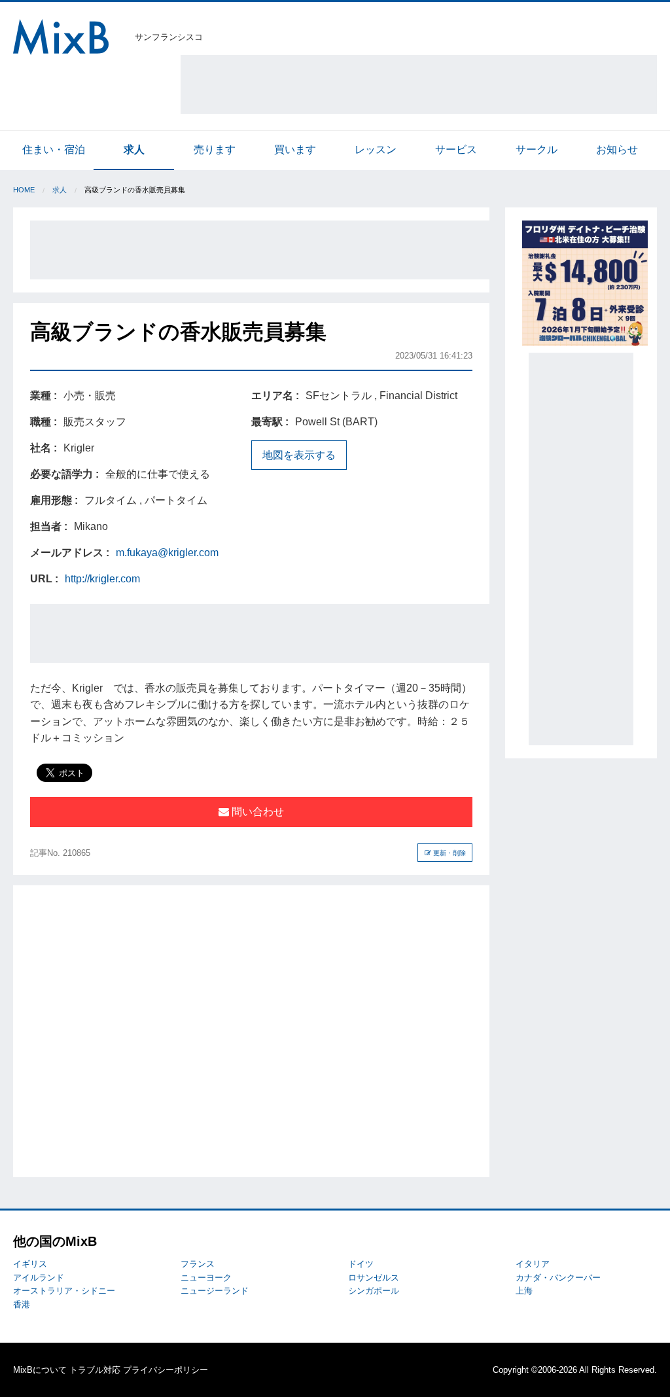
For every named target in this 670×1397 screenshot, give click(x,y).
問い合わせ (256, 811)
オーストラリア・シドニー (64, 1291)
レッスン (376, 149)
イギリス (30, 1264)
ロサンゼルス (373, 1277)
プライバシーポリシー (165, 1370)
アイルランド (38, 1277)
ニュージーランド (215, 1291)
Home (24, 190)
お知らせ (617, 149)
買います (295, 149)
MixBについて (40, 1370)
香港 (21, 1304)
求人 (134, 149)
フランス (198, 1264)
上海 (524, 1291)
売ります (215, 149)
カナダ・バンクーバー (558, 1277)
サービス (456, 149)
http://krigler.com (102, 578)
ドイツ (361, 1264)
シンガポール (373, 1291)
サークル (536, 149)
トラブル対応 (94, 1370)
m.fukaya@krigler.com (167, 552)
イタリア (533, 1264)
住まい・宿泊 (53, 149)
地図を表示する (299, 455)
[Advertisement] (419, 84)
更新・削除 (448, 853)
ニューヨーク (206, 1277)
